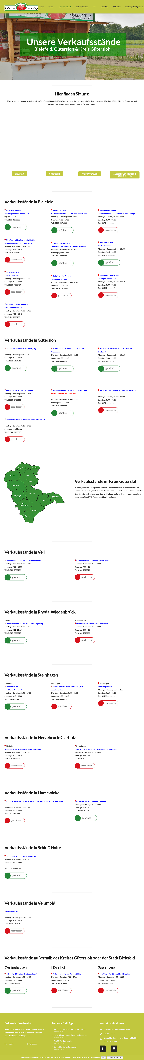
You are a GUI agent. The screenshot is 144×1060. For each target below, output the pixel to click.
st (105, 352)
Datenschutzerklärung (115, 1057)
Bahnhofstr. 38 (12, 687)
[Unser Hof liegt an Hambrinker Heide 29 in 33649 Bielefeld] (102, 1039)
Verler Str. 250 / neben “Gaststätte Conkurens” (118, 390)
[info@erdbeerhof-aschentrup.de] (102, 1029)
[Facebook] (103, 1049)
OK (103, 1057)
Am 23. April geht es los (63, 1041)
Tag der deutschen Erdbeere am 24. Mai (69, 1029)
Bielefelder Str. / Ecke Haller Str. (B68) (68, 687)
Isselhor (101, 352)
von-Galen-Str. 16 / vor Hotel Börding (114, 974)
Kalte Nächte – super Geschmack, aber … (70, 1035)
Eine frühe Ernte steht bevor (65, 1047)
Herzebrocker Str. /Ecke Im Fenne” (20, 390)
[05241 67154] (102, 1034)
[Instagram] (114, 1049)
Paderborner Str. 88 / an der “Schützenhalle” (23, 560)
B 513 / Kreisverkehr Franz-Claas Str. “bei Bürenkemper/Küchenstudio (34, 801)
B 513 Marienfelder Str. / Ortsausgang (21, 349)
